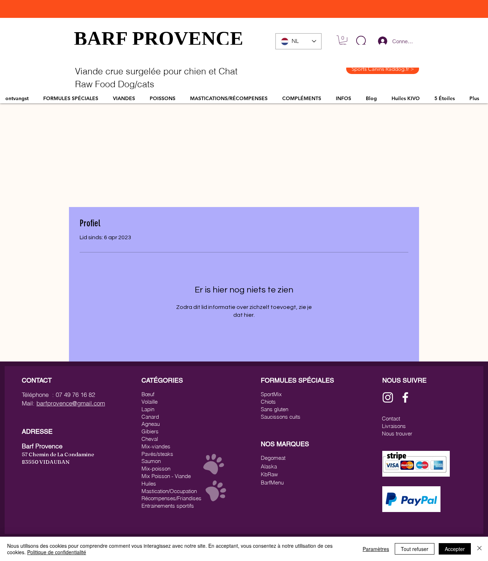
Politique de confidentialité (56, 552)
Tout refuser (414, 548)
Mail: (29, 403)
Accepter (455, 548)
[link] (343, 40)
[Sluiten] (479, 548)
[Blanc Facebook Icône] (405, 397)
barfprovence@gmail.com (70, 403)
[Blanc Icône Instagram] (388, 397)
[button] (361, 41)
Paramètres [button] (376, 548)
